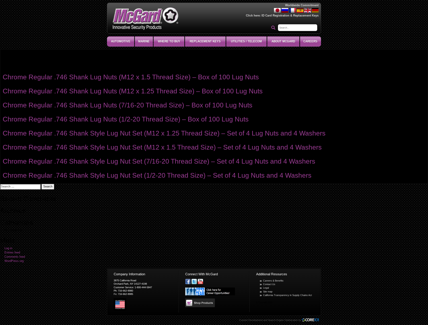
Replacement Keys (205, 41)
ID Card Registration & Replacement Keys (290, 15)
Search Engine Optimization (283, 320)
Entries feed (12, 252)
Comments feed (14, 256)
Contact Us (269, 284)
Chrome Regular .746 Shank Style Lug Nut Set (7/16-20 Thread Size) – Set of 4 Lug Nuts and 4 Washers (159, 161)
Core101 (311, 320)
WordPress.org (14, 261)
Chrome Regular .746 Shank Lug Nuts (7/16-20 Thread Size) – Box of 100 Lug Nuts (127, 105)
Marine (144, 41)
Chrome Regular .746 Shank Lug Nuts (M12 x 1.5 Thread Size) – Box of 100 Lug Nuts (131, 77)
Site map (267, 291)
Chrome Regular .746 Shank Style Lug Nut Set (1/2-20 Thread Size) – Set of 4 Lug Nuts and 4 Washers (157, 175)
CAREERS (310, 41)
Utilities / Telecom (246, 41)
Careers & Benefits (273, 280)
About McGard (283, 41)
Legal (266, 287)
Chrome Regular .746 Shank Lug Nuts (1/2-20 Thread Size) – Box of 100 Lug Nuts (126, 119)
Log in (8, 248)
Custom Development (251, 320)
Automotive (120, 41)
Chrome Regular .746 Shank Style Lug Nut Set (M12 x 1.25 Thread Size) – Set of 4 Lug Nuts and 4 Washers (164, 133)
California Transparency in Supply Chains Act (287, 295)
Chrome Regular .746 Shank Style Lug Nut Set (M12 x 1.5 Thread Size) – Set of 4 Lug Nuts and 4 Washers (162, 147)
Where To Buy (169, 41)
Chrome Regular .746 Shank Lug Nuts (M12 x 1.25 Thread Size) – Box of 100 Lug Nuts (133, 91)
